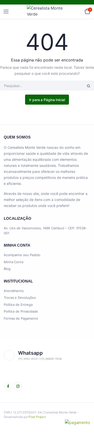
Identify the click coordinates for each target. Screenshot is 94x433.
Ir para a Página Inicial (47, 100)
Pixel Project (37, 417)
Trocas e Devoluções (20, 298)
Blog (7, 269)
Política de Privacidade (21, 311)
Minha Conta (13, 262)
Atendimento (14, 291)
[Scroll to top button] (86, 413)
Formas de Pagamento (21, 318)
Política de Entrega (18, 305)
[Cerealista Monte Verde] (47, 11)
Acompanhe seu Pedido (22, 255)
